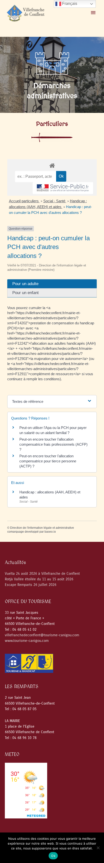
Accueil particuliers (24, 201)
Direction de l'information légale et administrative (42, 527)
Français (69, 3)
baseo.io (50, 531)
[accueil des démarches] (52, 165)
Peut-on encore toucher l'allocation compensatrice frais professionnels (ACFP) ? (53, 444)
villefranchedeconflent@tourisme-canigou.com (42, 635)
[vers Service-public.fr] (63, 188)
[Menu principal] (93, 13)
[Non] (98, 847)
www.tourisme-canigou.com (27, 641)
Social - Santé (54, 201)
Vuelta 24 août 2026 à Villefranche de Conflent (42, 574)
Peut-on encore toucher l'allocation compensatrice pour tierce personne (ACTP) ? (47, 461)
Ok (53, 856)
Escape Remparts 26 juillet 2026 (30, 585)
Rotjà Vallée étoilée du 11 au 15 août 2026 (39, 579)
